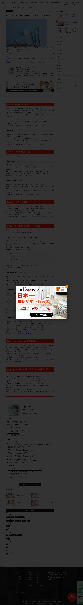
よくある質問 (31, 2)
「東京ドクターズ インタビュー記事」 (18, 477)
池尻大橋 (12, 516)
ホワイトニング (67, 56)
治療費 (22, 2)
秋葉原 (8, 539)
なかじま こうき (27, 409)
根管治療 (67, 74)
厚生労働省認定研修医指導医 (15, 436)
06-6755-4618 (55, 2)
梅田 (7, 554)
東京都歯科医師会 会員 (14, 434)
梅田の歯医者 (35, 599)
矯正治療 (67, 82)
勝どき (13, 534)
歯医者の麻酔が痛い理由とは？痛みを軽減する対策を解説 (71, 23)
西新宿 (8, 525)
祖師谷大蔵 (17, 516)
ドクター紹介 (18, 578)
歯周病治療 (67, 77)
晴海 (7, 534)
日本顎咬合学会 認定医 (14, 427)
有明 (7, 543)
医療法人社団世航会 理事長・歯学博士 (17, 421)
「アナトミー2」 (12, 468)
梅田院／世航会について (39, 2)
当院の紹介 (18, 586)
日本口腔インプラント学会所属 (16, 430)
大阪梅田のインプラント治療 (30, 484)
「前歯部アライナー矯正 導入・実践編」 (18, 473)
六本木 (8, 521)
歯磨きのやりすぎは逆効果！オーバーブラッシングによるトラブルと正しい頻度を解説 (71, 30)
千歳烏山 (22, 516)
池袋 (7, 548)
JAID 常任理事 (12, 425)
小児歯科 (67, 71)
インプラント (9, 10)
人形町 (20, 534)
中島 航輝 (26, 407)
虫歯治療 (67, 85)
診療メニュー (16, 2)
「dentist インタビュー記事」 (15, 476)
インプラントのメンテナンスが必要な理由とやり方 (24, 333)
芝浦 (23, 521)
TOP (12, 2)
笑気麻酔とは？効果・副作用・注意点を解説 (71, 15)
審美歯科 (67, 68)
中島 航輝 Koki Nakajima (22, 69)
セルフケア (67, 53)
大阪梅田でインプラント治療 (13, 391)
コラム (47, 2)
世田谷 (8, 516)
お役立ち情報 (14, 7)
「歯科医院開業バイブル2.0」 (15, 474)
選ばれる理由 (18, 576)
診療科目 (30, 572)
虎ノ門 (28, 521)
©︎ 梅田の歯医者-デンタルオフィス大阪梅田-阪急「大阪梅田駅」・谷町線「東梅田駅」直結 (41, 603)
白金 (20, 521)
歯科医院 (67, 79)
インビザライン (67, 41)
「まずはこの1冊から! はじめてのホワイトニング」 (21, 471)
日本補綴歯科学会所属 (13, 431)
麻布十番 (17, 521)
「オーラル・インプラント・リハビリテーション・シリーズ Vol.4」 (25, 470)
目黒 (7, 530)
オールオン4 (67, 47)
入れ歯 (38, 579)
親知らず (67, 88)
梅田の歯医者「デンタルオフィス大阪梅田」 (57, 572)
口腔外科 (67, 65)
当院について (18, 580)
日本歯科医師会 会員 (13, 433)
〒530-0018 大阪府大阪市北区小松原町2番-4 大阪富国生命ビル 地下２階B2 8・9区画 (41, 601)
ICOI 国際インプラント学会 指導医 (17, 422)
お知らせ (67, 50)
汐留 (25, 521)
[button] (30, 96)
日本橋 (16, 534)
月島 (10, 534)
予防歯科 (67, 62)
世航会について (19, 574)
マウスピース (67, 59)
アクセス (26, 2)
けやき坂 (12, 521)
